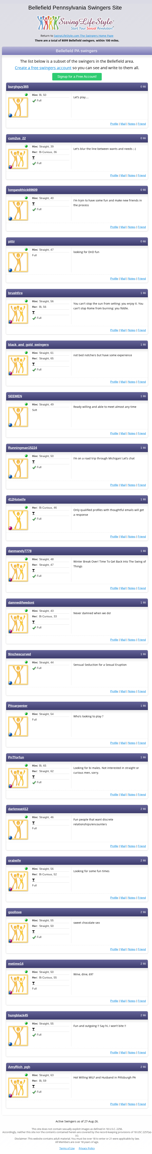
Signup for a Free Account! (77, 76)
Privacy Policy (87, 1148)
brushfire (15, 293)
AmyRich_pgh (19, 1067)
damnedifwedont (21, 602)
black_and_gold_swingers (28, 345)
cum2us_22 (17, 138)
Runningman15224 (22, 448)
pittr (11, 241)
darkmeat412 (18, 809)
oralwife (14, 860)
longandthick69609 (22, 190)
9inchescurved (19, 654)
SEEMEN (15, 396)
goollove (15, 912)
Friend (142, 123)
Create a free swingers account (43, 67)
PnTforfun (16, 757)
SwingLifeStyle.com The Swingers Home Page (83, 36)
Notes (131, 123)
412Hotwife (17, 499)
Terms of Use (67, 1148)
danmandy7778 (19, 551)
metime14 (15, 964)
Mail (123, 123)
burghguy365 (18, 87)
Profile (114, 123)
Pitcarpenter (18, 706)
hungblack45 (18, 1015)
